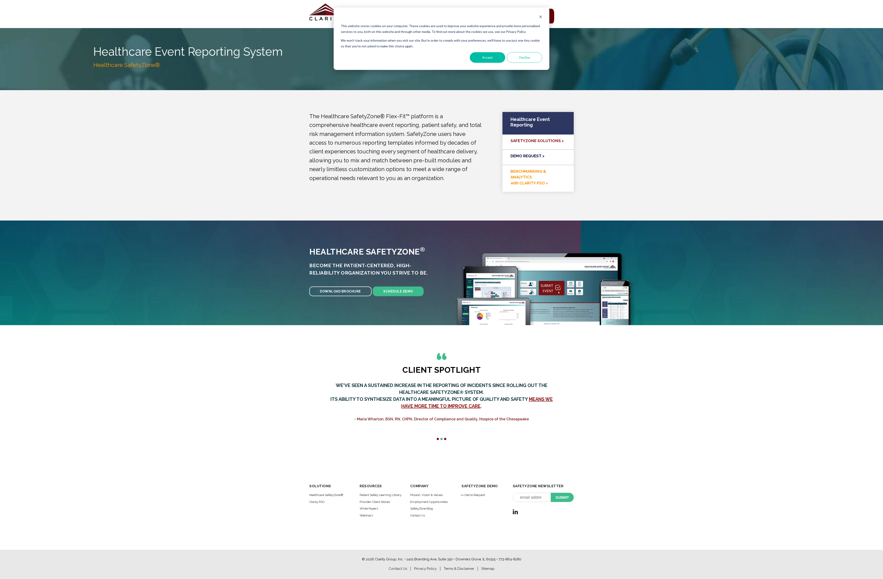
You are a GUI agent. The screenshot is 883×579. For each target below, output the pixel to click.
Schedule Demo (398, 291)
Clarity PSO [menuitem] (317, 502)
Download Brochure (340, 291)
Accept (487, 57)
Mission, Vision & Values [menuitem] (426, 495)
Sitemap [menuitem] (488, 569)
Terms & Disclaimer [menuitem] (459, 569)
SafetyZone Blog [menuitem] (421, 508)
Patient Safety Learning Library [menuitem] (380, 495)
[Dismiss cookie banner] (540, 17)
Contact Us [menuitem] (417, 515)
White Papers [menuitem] (369, 508)
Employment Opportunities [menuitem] (429, 502)
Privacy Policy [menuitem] (425, 569)
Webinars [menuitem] (366, 515)
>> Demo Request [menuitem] (473, 495)
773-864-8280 (510, 559)
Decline (524, 57)
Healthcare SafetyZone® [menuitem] (326, 495)
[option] (441, 406)
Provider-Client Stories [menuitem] (375, 502)
